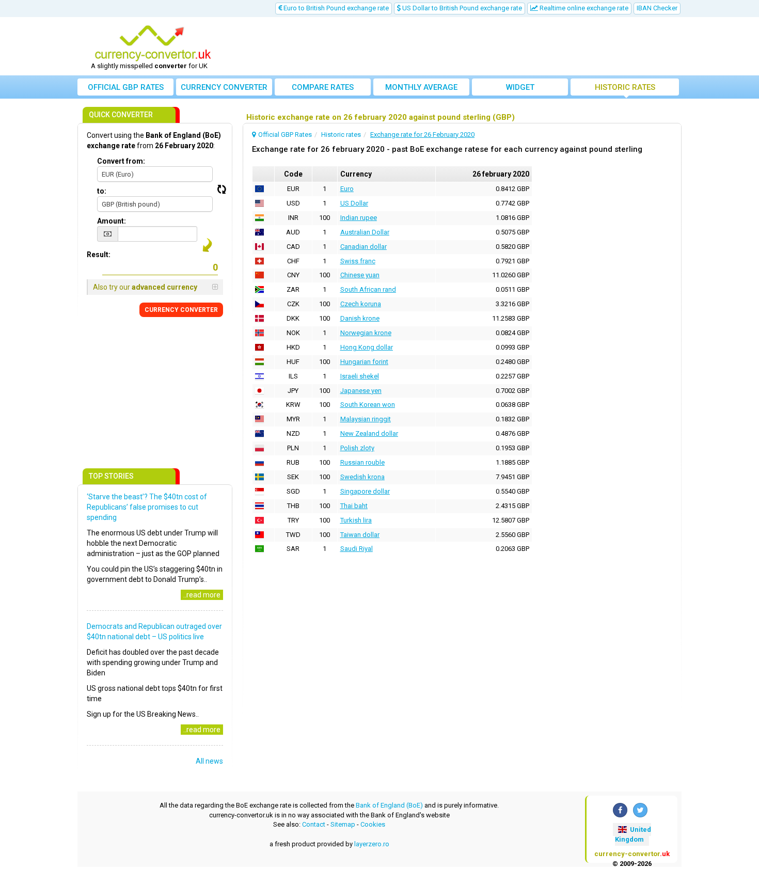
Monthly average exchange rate (421, 89)
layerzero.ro (371, 844)
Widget (520, 87)
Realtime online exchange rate (583, 8)
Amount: (111, 221)
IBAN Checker (657, 8)
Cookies (372, 824)
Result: (98, 254)
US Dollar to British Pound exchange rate (461, 8)
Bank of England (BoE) (389, 805)
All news (209, 761)
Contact (313, 824)
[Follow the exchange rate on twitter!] (640, 810)
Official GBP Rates (126, 87)
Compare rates (323, 87)
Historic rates (625, 87)
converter (224, 87)
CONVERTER (181, 309)
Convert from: (121, 161)
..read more (201, 595)
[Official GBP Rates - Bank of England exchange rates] (152, 43)
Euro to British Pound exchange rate (335, 8)
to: (101, 191)
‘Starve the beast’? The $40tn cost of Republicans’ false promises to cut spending (147, 507)
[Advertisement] (455, 46)
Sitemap (342, 824)
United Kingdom (633, 834)
